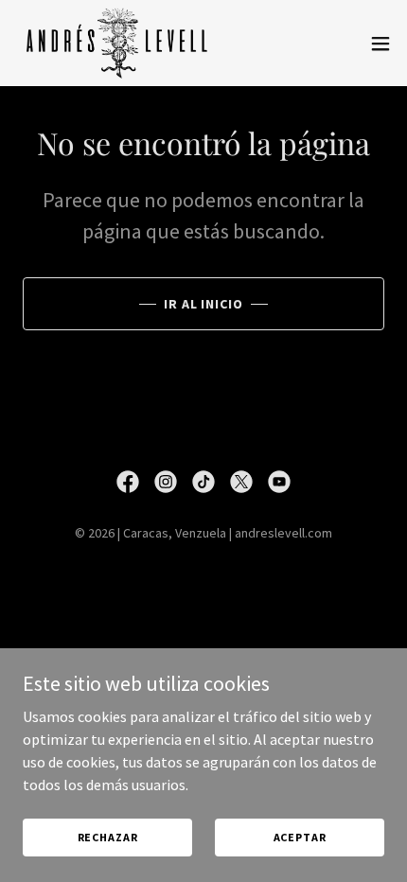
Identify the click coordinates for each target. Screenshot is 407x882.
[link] (117, 43)
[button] (380, 43)
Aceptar (300, 837)
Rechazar (108, 837)
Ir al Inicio (204, 303)
